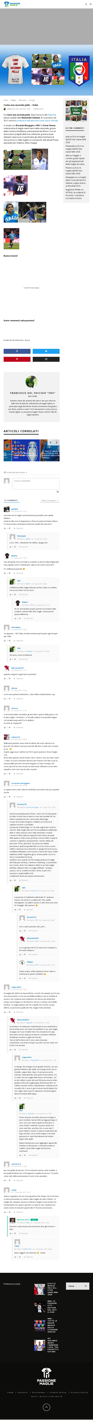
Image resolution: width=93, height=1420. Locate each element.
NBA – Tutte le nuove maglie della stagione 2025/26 (53, 1325)
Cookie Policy (58, 1392)
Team (10, 1392)
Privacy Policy (79, 1392)
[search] (85, 1286)
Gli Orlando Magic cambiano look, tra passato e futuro (53, 1345)
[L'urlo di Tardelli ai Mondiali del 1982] (17, 171)
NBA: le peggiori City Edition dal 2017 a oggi (52, 1306)
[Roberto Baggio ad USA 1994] (16, 197)
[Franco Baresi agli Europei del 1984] (40, 171)
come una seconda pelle (14, 340)
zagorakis (29, 1023)
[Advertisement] (46, 27)
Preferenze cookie (12, 1284)
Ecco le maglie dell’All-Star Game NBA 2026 (76, 139)
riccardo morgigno (32, 807)
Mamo (28, 584)
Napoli (51, 114)
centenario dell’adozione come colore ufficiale (37, 120)
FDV (32, 605)
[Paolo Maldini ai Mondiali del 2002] (11, 224)
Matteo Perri (23, 1219)
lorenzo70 (34, 891)
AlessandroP (17, 668)
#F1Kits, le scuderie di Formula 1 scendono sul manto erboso (75, 195)
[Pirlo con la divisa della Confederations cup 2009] (11, 251)
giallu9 (28, 539)
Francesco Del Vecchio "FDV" (19, 109)
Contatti (23, 1392)
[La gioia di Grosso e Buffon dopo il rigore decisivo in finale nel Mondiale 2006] (32, 224)
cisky (27, 1223)
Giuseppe (29, 651)
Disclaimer (39, 1392)
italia (28, 340)
